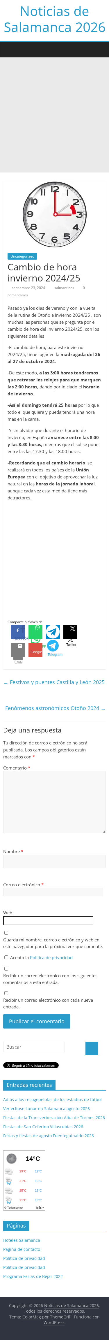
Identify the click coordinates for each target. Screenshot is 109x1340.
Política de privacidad (51, 957)
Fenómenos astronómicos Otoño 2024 (55, 708)
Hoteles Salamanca (21, 1240)
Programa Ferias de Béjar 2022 (33, 1276)
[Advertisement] (54, 115)
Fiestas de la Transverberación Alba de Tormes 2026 (54, 1117)
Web (7, 912)
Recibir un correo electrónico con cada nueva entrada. (48, 1003)
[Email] (18, 650)
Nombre (13, 851)
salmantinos (64, 287)
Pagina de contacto (21, 1249)
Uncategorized (22, 256)
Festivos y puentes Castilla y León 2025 (54, 682)
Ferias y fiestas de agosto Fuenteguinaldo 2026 (48, 1135)
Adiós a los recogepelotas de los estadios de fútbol (52, 1099)
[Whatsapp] (35, 632)
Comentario (16, 768)
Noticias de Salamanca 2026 (55, 19)
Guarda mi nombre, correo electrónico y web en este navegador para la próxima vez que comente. (53, 943)
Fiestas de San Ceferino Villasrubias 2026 (43, 1126)
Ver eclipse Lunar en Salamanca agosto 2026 (46, 1108)
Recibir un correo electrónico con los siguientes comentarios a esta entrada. (50, 979)
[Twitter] (70, 632)
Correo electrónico (23, 885)
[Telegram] (53, 632)
